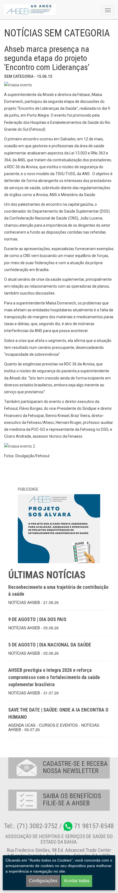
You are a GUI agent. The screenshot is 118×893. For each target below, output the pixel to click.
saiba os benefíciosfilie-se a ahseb (72, 799)
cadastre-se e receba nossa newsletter (75, 767)
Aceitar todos (76, 880)
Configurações (43, 880)
